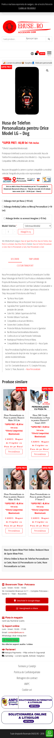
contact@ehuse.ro (16, 632)
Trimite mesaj (12, 640)
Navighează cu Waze (28, 608)
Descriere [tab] (15, 258)
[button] (47, 70)
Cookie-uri (22, 8)
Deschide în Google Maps (28, 600)
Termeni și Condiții (27, 666)
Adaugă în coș (26, 231)
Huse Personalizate (33, 369)
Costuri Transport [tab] (25, 265)
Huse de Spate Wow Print (29, 241)
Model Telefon (9, 225)
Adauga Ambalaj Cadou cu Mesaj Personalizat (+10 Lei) (27, 208)
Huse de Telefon (43, 241)
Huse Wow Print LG (21, 244)
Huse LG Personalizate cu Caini (17, 247)
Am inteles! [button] (31, 8)
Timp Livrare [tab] (34, 258)
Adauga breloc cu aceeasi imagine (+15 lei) (25, 218)
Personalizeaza (14, 451)
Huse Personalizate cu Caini (35, 247)
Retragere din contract (27, 678)
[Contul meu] (32, 53)
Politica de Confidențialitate (27, 672)
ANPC (27, 684)
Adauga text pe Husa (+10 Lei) (18, 200)
